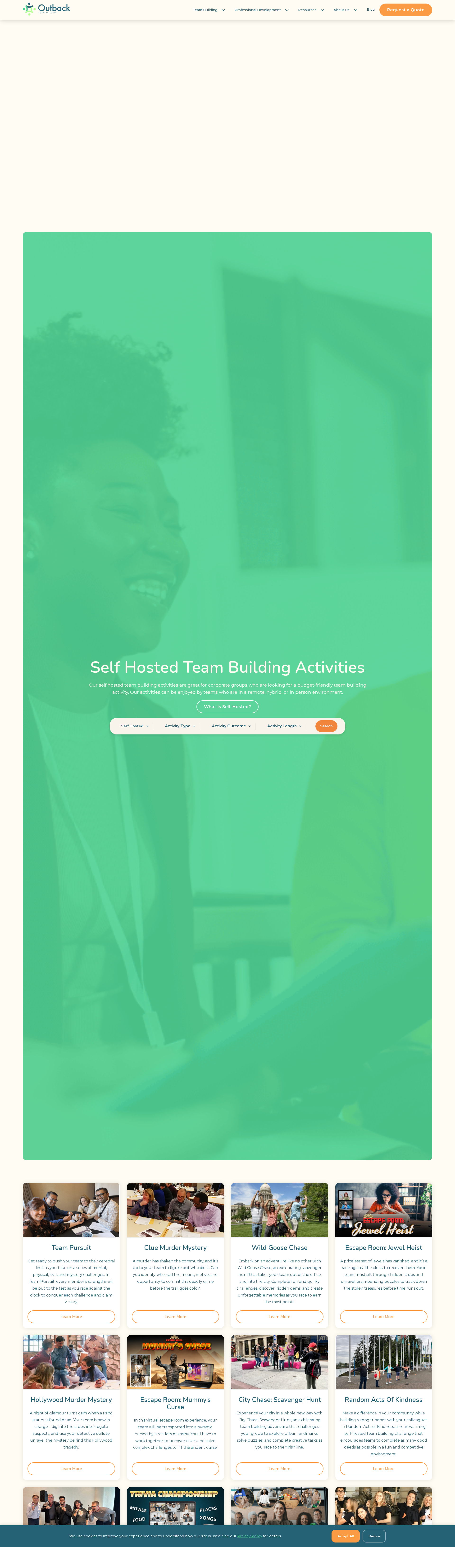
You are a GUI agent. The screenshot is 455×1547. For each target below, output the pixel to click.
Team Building (205, 10)
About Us (342, 10)
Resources (307, 10)
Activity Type (178, 726)
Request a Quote (406, 9)
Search (326, 726)
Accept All (345, 1536)
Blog (371, 9)
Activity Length (282, 726)
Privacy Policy (249, 1536)
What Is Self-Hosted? (227, 706)
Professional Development (258, 10)
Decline (374, 1536)
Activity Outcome (229, 726)
